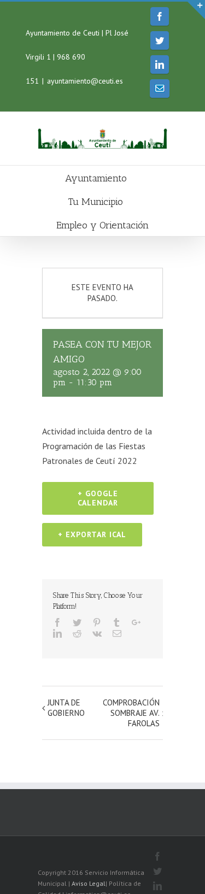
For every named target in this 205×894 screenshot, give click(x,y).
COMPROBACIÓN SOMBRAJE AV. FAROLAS (131, 712)
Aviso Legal (89, 883)
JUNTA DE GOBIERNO (66, 707)
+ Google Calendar (98, 498)
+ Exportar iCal (92, 534)
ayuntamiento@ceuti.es (85, 81)
